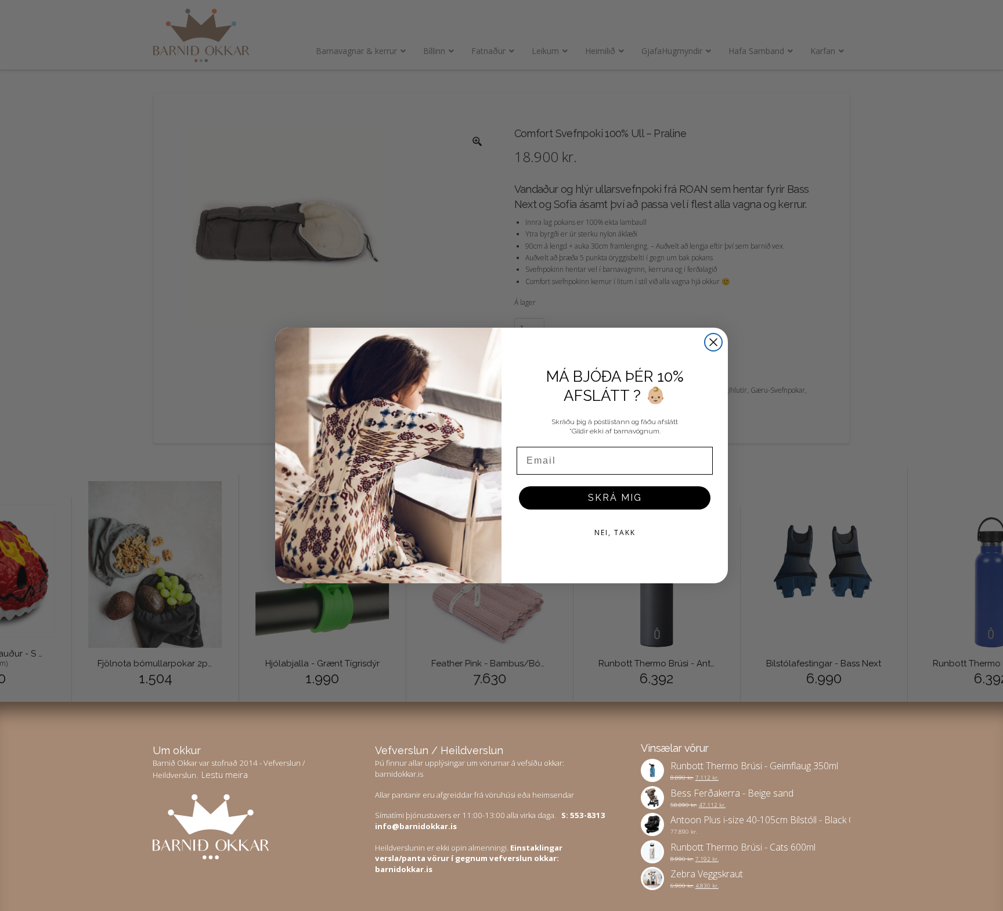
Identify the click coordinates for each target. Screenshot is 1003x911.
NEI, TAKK (615, 532)
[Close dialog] (713, 342)
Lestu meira (224, 774)
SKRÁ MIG (615, 497)
